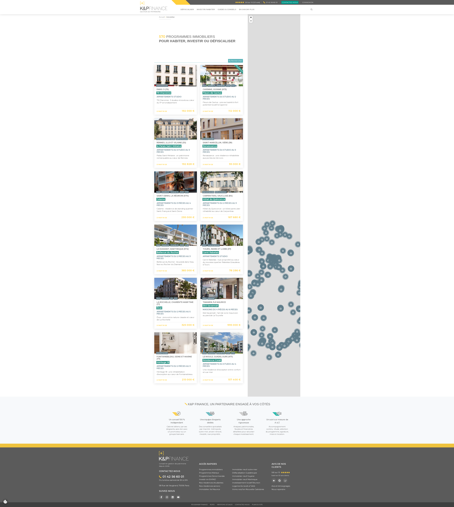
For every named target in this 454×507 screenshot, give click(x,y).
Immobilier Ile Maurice (209, 489)
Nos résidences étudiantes (211, 483)
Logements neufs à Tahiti (243, 486)
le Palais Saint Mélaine (169, 146)
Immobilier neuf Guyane (243, 476)
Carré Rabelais (211, 252)
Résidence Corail (212, 360)
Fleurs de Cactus (212, 93)
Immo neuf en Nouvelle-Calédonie (248, 489)
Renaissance (210, 146)
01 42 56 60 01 (272, 2)
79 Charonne (164, 93)
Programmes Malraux (209, 473)
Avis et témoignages (281, 486)
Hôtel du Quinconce (214, 199)
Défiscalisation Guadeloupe (244, 473)
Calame (161, 199)
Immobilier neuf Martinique (245, 479)
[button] (291, 269)
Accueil (162, 17)
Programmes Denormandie (212, 476)
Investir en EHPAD (207, 479)
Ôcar (159, 308)
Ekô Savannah (210, 305)
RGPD (212, 504)
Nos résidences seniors (209, 486)
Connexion (307, 2)
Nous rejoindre (278, 489)
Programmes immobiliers (211, 469)
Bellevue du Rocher (168, 252)
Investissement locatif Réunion (246, 483)
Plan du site (257, 504)
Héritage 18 (163, 362)
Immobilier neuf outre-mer (244, 469)
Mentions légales (225, 504)
